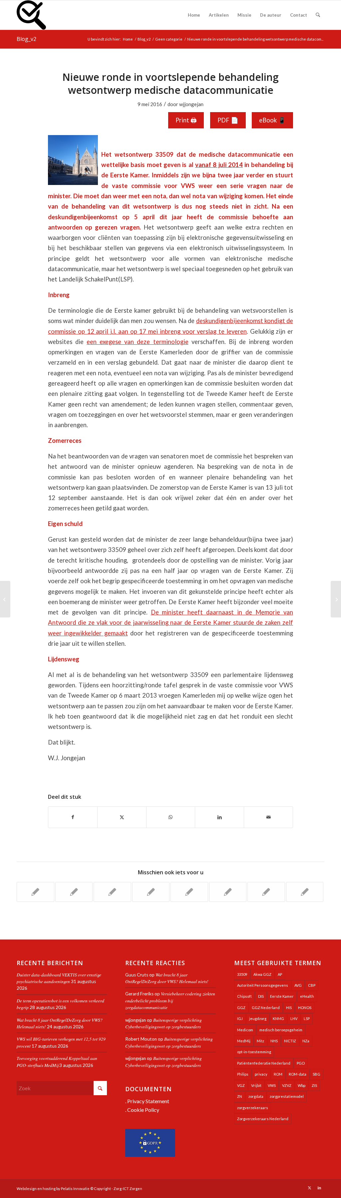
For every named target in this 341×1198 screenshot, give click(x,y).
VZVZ (286, 1085)
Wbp (301, 1085)
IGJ (240, 1018)
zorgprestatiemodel (287, 1096)
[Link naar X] (309, 1188)
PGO (301, 1063)
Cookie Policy (143, 1110)
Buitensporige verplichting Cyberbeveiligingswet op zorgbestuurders (163, 1023)
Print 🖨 (185, 120)
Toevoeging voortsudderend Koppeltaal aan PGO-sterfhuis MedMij (57, 1061)
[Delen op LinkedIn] (219, 817)
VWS (272, 1085)
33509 (242, 974)
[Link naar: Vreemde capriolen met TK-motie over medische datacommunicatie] (228, 892)
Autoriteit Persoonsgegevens (262, 985)
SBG (316, 1074)
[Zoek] (317, 15)
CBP (311, 985)
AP (280, 974)
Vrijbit (256, 1085)
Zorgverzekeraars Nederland (262, 1118)
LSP (307, 1018)
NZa (305, 1041)
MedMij (243, 1041)
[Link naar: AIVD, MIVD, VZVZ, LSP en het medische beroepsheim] (151, 892)
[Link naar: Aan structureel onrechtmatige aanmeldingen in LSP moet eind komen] (266, 892)
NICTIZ (290, 1041)
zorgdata (255, 1096)
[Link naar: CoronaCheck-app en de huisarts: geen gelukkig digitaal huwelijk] (74, 892)
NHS (274, 1041)
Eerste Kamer (282, 996)
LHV (293, 1018)
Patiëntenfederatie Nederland (263, 1063)
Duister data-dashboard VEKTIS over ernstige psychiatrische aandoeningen (59, 977)
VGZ (241, 1085)
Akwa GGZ (262, 974)
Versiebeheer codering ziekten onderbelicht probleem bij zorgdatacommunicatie (170, 1000)
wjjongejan (191, 104)
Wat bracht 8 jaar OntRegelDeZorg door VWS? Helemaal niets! (166, 977)
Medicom (245, 1030)
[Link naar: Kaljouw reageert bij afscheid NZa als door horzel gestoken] (189, 892)
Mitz (260, 1041)
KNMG (278, 1018)
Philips (242, 1074)
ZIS (314, 1085)
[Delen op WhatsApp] (171, 817)
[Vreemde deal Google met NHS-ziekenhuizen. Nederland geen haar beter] (5, 599)
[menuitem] (193, 15)
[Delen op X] (122, 817)
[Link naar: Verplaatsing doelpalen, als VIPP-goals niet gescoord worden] (305, 892)
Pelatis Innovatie (75, 1188)
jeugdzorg (257, 1018)
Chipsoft (244, 996)
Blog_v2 (26, 39)
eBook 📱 (272, 120)
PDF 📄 (227, 120)
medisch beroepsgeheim (280, 1030)
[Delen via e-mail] (268, 817)
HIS (289, 1007)
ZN (239, 1096)
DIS (261, 996)
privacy (261, 1074)
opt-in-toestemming (254, 1052)
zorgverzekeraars (252, 1108)
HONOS (304, 1007)
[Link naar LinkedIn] (319, 1188)
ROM (278, 1074)
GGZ (241, 1007)
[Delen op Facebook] (72, 817)
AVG (298, 985)
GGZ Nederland (266, 1007)
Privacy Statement (148, 1101)
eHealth (307, 996)
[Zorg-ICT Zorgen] (31, 15)
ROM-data (297, 1074)
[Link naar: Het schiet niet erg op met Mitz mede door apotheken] (112, 892)
